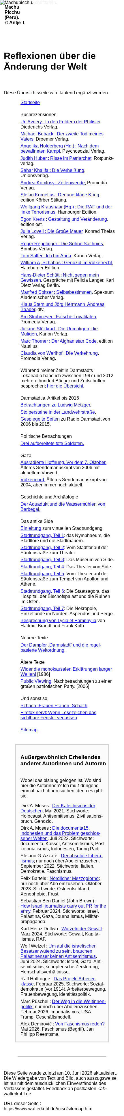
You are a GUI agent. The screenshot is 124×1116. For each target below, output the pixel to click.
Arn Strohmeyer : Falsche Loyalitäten (58, 316)
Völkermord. (32, 479)
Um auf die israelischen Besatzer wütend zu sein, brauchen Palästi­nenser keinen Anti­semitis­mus (58, 951)
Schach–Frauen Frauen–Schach (53, 705)
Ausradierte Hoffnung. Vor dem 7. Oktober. (63, 462)
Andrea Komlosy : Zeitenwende (52, 182)
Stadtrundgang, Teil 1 (42, 535)
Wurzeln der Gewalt (81, 928)
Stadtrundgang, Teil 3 (42, 559)
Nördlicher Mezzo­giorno (74, 878)
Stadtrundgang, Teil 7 (42, 608)
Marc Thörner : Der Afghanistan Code (58, 341)
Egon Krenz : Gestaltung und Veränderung (63, 219)
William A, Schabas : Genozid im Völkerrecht (66, 262)
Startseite (30, 102)
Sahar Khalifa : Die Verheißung (52, 170)
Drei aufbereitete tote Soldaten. (52, 443)
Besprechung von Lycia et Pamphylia (58, 620)
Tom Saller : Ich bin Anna (45, 255)
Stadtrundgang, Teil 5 (42, 573)
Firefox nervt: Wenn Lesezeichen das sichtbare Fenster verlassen (58, 715)
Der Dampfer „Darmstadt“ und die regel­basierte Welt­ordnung (60, 648)
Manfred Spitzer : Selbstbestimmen (56, 292)
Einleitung (30, 528)
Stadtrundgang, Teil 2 (42, 547)
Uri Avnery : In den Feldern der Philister (60, 121)
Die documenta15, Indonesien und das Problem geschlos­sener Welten (60, 833)
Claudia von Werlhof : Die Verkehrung (59, 353)
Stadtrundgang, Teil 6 (42, 591)
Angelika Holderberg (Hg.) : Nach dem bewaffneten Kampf (59, 148)
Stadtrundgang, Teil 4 (42, 566)
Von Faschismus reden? (80, 1023)
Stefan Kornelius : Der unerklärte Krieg (59, 194)
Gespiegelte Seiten (40, 419)
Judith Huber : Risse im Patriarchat (55, 158)
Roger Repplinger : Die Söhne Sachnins (61, 243)
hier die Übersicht (65, 385)
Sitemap (28, 729)
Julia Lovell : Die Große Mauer (51, 231)
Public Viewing (35, 681)
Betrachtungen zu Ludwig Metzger (55, 404)
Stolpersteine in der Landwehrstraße (57, 412)
